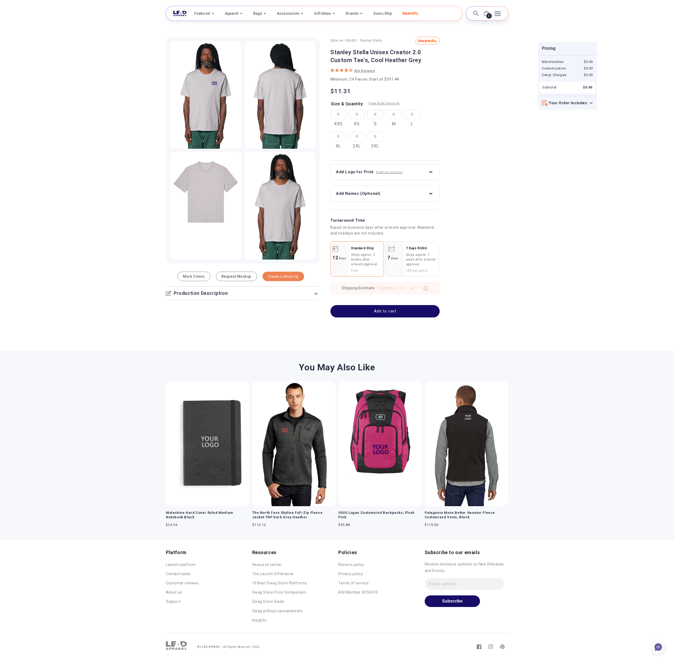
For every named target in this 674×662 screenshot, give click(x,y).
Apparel (232, 13)
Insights (259, 620)
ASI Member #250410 (358, 592)
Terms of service (353, 583)
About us (174, 592)
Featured (202, 13)
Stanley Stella (371, 40)
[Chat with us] (658, 647)
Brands (352, 13)
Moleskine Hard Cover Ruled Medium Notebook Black (199, 515)
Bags (257, 13)
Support (173, 601)
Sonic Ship (382, 13)
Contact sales (178, 574)
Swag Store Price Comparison (279, 592)
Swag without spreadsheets (277, 611)
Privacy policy (350, 574)
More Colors (194, 276)
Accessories (288, 13)
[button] (410, 13)
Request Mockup (236, 276)
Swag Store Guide (268, 601)
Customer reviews (182, 583)
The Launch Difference (273, 574)
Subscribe (452, 601)
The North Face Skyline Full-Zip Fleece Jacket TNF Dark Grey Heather (287, 515)
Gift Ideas (322, 13)
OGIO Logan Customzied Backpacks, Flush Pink (376, 515)
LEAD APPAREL (211, 646)
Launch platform (181, 565)
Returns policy (351, 565)
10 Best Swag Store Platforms (279, 583)
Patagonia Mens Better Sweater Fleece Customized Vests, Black (460, 515)
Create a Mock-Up (283, 276)
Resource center (267, 565)
